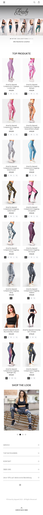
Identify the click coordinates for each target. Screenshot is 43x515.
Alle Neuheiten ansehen (21, 42)
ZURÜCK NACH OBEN (21, 510)
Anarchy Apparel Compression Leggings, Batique (32, 86)
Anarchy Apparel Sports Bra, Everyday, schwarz (11, 331)
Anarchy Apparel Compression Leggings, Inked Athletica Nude (32, 127)
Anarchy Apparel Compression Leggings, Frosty (11, 250)
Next (39, 410)
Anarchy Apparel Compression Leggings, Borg (11, 291)
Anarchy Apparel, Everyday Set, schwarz (32, 331)
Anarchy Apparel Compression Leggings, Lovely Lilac (11, 86)
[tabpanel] (21, 410)
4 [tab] (25, 434)
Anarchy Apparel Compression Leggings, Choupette (32, 209)
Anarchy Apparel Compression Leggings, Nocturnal (32, 250)
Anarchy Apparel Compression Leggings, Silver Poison (11, 168)
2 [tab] (20, 434)
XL (16, 94)
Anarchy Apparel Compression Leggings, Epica (32, 371)
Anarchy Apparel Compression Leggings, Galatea (32, 291)
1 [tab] (17, 434)
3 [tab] (23, 434)
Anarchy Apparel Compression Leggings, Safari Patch (11, 209)
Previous (4, 410)
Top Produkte (21, 54)
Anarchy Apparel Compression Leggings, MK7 (11, 127)
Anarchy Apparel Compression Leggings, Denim (32, 168)
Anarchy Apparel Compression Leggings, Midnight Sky (11, 371)
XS (5, 94)
